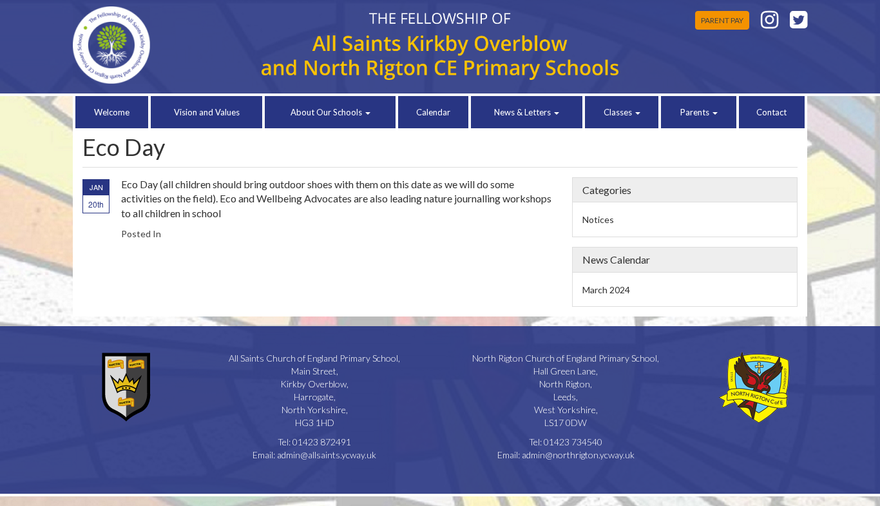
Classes (619, 112)
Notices (598, 219)
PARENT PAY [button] (722, 20)
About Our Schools (327, 112)
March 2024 (606, 289)
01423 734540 (573, 441)
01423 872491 (321, 441)
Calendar (433, 112)
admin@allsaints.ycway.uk (326, 454)
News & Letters (523, 112)
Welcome (111, 112)
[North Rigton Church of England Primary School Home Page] (157, 45)
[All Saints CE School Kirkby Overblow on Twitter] (798, 23)
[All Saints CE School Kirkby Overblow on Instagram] (769, 23)
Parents (695, 112)
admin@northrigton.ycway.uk (578, 454)
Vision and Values (207, 112)
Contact (771, 112)
